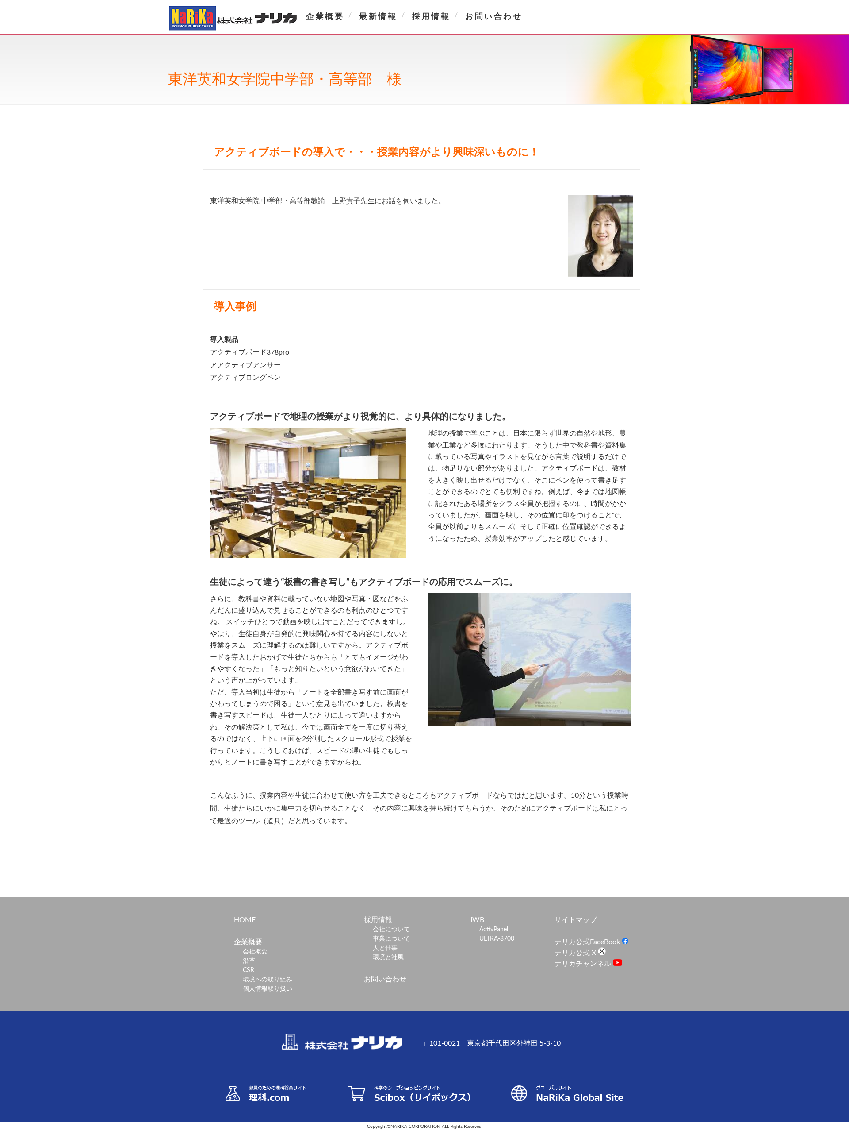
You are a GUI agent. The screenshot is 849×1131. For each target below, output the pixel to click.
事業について (391, 939)
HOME (245, 919)
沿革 (249, 961)
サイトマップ (576, 919)
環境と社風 (388, 957)
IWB (477, 919)
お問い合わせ (494, 17)
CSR (248, 970)
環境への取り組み (267, 980)
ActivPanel (493, 929)
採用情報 (431, 17)
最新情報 (378, 17)
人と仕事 (385, 948)
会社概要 (255, 952)
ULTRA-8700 (496, 939)
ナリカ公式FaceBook (588, 942)
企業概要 (325, 17)
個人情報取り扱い (267, 989)
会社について (391, 929)
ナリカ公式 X (576, 953)
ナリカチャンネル (584, 963)
